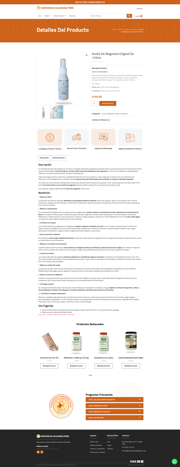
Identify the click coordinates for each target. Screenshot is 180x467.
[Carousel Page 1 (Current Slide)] (89, 375)
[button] (86, 55)
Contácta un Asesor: (99, 120)
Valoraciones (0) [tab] (58, 157)
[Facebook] (38, 452)
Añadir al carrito (107, 103)
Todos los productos (131, 29)
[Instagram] (41, 452)
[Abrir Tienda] (49, 16)
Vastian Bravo (139, 465)
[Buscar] (129, 16)
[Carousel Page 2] (90, 375)
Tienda (119, 29)
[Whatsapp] (108, 120)
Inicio (114, 29)
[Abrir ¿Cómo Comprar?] (65, 16)
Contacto (139, 8)
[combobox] (108, 16)
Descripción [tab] (44, 157)
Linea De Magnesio (108, 114)
